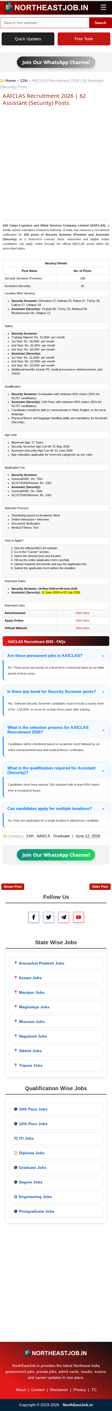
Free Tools (84, 38)
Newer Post (13, 887)
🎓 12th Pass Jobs (30, 1124)
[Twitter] (48, 917)
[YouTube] (78, 917)
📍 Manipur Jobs (29, 992)
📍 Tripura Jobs (27, 1065)
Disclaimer (59, 1389)
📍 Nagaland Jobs (30, 1036)
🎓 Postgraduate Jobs (33, 1211)
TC (94, 1389)
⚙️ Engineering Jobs (32, 1197)
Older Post (100, 887)
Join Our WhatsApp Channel (56, 62)
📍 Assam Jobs (27, 978)
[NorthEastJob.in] (56, 1353)
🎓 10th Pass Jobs (30, 1109)
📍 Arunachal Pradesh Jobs (38, 963)
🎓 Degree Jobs (27, 1182)
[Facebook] (33, 917)
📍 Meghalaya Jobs (31, 1007)
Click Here (82, 613)
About (21, 1389)
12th (24, 80)
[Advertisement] (56, 162)
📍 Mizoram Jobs (29, 1021)
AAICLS (43, 836)
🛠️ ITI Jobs (23, 1138)
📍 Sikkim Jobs (27, 1051)
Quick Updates (28, 38)
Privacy (79, 1389)
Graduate (61, 836)
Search (100, 23)
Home (10, 80)
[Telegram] (63, 917)
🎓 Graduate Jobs (29, 1167)
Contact (38, 1389)
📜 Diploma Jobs (29, 1153)
